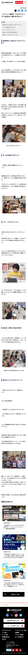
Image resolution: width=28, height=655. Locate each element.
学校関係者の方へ (6, 637)
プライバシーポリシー (11, 643)
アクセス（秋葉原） (19, 634)
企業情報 (17, 632)
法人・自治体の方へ (19, 637)
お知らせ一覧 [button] (15, 594)
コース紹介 (4, 632)
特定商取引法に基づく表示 (12, 645)
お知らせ (4, 639)
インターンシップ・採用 (20, 630)
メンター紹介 (5, 634)
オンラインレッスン (6, 630)
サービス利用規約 (10, 642)
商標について (9, 646)
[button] (26, 11)
